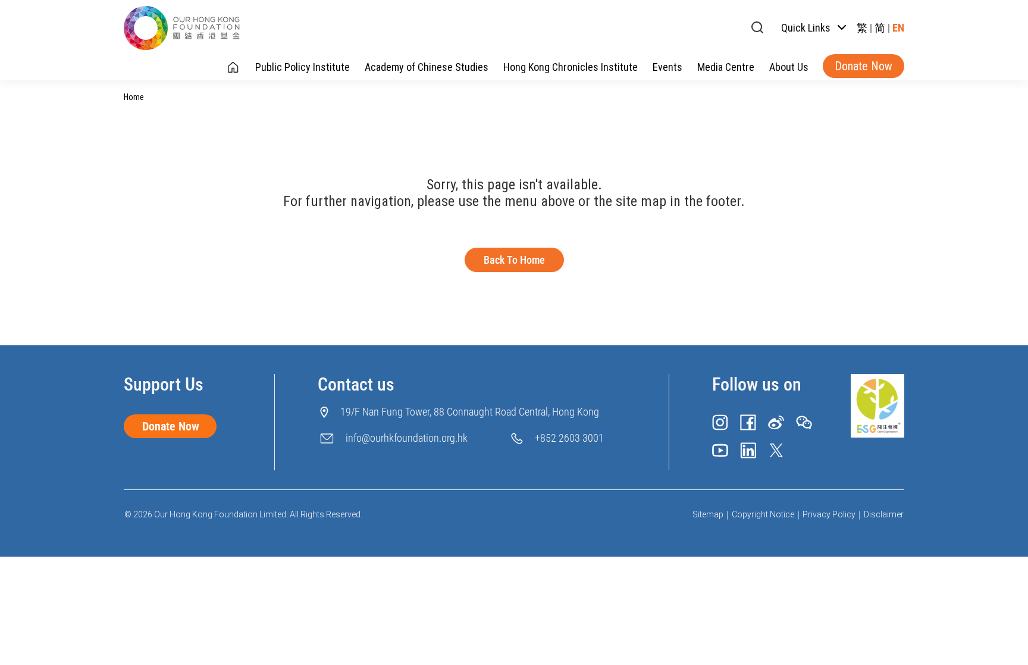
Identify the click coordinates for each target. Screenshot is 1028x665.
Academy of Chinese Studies (426, 67)
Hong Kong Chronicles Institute (570, 67)
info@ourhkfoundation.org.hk (407, 438)
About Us (788, 67)
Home (134, 97)
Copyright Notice (763, 514)
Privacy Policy (829, 514)
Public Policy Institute (302, 67)
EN (898, 27)
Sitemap (707, 514)
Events (667, 67)
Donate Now (863, 66)
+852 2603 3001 (569, 438)
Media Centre (725, 67)
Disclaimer (884, 514)
